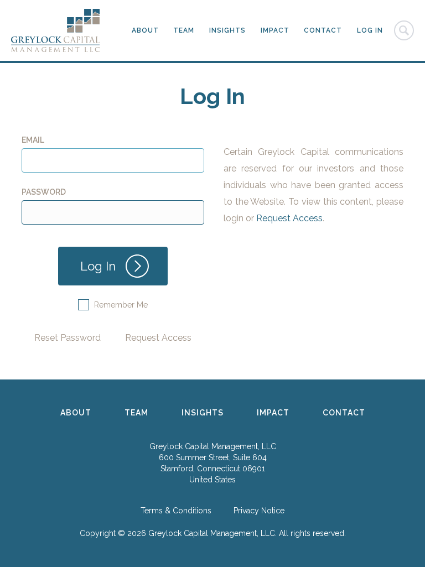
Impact (275, 30)
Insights (227, 30)
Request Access (158, 337)
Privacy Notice (259, 510)
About (145, 30)
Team (183, 30)
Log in (370, 30)
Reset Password (67, 337)
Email (33, 140)
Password (44, 192)
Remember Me (121, 304)
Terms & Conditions (176, 510)
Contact (323, 30)
